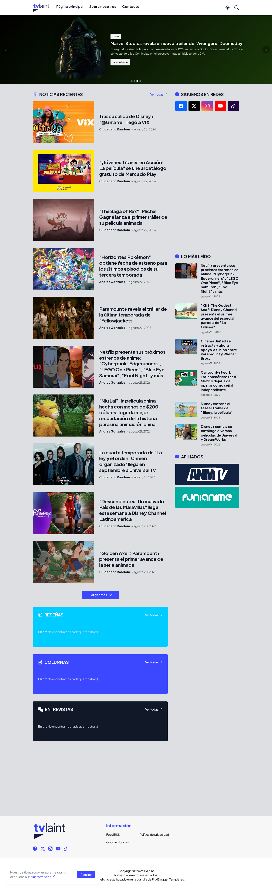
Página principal (70, 6)
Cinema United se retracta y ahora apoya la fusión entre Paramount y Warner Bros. (219, 349)
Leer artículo (120, 62)
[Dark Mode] (225, 7)
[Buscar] (235, 7)
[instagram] (207, 106)
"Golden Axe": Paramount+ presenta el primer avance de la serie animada (131, 559)
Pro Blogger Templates (168, 879)
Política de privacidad (152, 834)
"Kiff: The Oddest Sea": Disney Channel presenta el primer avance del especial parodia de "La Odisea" (219, 316)
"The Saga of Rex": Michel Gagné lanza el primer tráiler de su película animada (133, 217)
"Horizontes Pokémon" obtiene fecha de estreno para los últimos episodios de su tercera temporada (133, 266)
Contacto (130, 6)
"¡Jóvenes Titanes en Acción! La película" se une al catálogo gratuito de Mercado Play (132, 168)
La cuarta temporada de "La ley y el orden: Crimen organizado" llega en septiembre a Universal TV (130, 461)
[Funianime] (207, 497)
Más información (39, 877)
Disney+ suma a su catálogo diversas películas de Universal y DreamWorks (219, 433)
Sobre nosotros (102, 6)
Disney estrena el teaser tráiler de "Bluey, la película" (216, 408)
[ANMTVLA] (207, 474)
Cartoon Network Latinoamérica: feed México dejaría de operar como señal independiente (218, 381)
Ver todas (156, 94)
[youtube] (220, 106)
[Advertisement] (207, 182)
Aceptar (86, 874)
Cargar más (98, 595)
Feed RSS (113, 834)
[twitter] (194, 106)
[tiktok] (233, 106)
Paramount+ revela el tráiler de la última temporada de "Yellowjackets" (133, 315)
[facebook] (181, 106)
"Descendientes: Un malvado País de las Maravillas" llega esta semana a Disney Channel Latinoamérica (132, 510)
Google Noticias (117, 842)
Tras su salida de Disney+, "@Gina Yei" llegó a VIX (127, 119)
